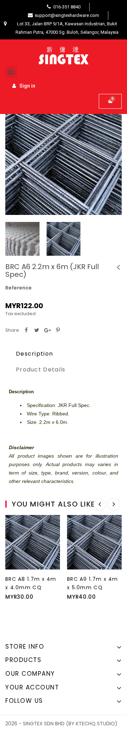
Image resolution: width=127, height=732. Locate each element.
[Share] (26, 330)
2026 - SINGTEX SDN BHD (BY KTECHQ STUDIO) (61, 723)
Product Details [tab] (41, 369)
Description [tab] (34, 354)
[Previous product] (118, 267)
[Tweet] (36, 330)
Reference (18, 287)
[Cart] (110, 101)
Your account (32, 687)
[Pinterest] (58, 330)
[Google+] (47, 330)
